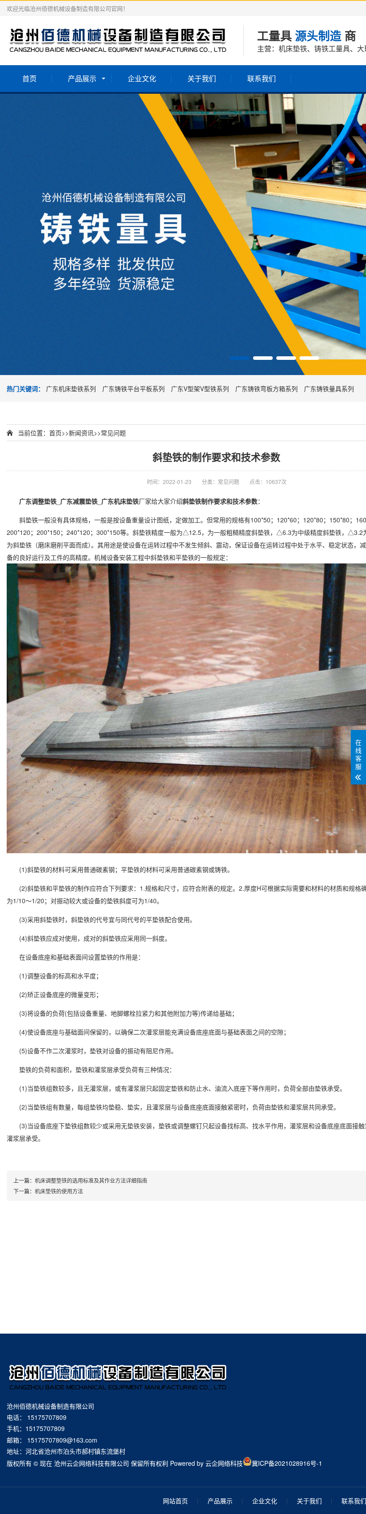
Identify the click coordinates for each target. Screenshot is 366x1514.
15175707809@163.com (62, 1439)
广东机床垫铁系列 (72, 388)
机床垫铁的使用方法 (59, 1191)
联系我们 (261, 78)
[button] (240, 358)
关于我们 (201, 78)
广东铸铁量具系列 (329, 388)
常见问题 (113, 432)
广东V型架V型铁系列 (201, 388)
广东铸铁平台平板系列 (134, 388)
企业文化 (142, 78)
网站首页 (175, 1500)
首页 (29, 78)
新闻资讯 (81, 432)
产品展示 (82, 78)
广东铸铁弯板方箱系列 (267, 388)
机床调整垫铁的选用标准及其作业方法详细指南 (91, 1180)
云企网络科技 (224, 1463)
